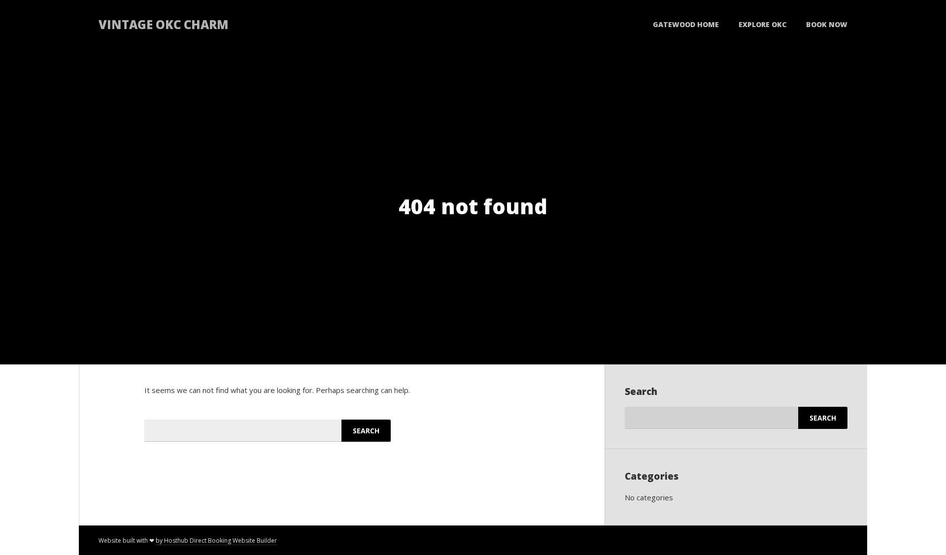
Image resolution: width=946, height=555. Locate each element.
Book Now (826, 24)
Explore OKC (762, 24)
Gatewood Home (686, 24)
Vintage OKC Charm (164, 24)
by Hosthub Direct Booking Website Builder (216, 540)
